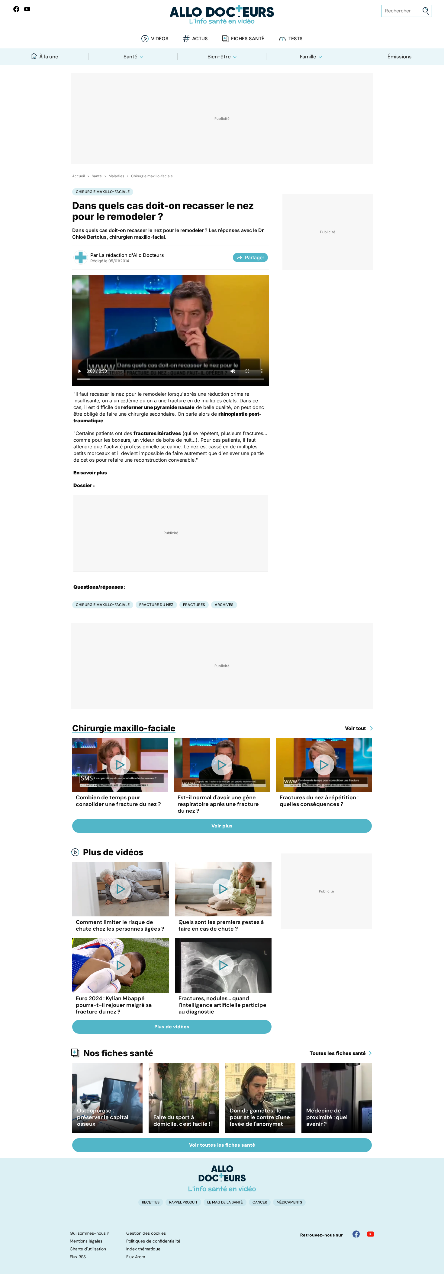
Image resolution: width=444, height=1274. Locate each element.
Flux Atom (135, 1256)
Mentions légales (86, 1241)
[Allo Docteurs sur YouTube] (27, 9)
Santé (130, 56)
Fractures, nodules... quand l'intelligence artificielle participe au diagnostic (222, 1005)
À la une (48, 56)
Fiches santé (247, 38)
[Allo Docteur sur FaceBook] (16, 9)
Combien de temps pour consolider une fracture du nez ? (118, 801)
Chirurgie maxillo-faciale (152, 176)
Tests (295, 38)
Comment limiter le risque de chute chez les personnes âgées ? (120, 925)
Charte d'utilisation (88, 1249)
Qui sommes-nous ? (89, 1233)
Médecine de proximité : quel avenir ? (327, 1117)
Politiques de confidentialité (153, 1241)
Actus (200, 38)
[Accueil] (222, 1178)
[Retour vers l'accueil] (222, 14)
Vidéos (160, 38)
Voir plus (222, 826)
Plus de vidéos (113, 852)
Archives (224, 604)
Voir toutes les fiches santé (222, 1145)
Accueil (78, 176)
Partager (254, 257)
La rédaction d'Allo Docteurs (131, 255)
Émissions (400, 56)
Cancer (260, 1202)
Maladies (116, 176)
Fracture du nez (156, 604)
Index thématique (143, 1249)
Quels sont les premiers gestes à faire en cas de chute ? (221, 925)
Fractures (194, 604)
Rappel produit (183, 1202)
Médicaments (289, 1202)
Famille (308, 56)
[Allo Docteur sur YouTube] (370, 1234)
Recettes (150, 1202)
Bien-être (219, 56)
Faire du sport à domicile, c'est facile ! (181, 1120)
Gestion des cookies (146, 1233)
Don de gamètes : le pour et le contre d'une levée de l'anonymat (260, 1117)
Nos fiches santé (118, 1053)
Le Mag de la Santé (225, 1202)
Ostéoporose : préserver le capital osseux (102, 1117)
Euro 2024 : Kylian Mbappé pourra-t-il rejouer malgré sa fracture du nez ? (114, 1005)
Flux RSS (78, 1256)
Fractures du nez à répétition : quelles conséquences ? (319, 801)
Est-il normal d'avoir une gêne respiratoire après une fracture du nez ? (218, 804)
